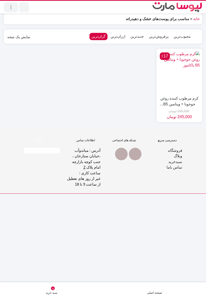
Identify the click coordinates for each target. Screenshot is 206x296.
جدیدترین (137, 36)
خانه (196, 19)
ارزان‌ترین (118, 36)
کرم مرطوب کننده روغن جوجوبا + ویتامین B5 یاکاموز (179, 101)
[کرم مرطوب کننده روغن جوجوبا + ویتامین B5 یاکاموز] (179, 71)
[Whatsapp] (135, 154)
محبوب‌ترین (182, 36)
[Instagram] (121, 154)
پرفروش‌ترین (159, 36)
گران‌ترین (98, 36)
